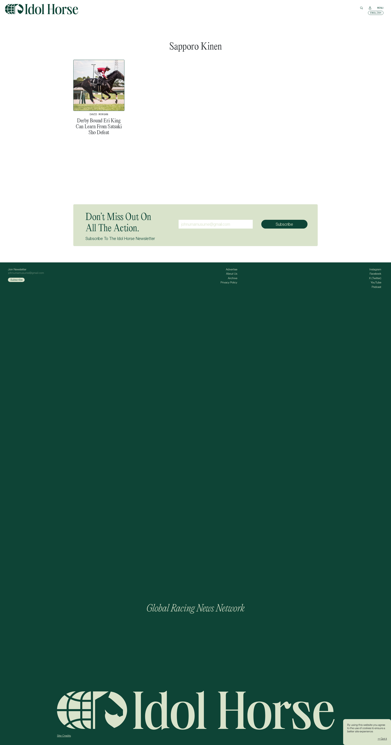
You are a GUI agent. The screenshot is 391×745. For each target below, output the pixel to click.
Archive (232, 278)
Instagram (375, 269)
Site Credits (64, 735)
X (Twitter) (375, 278)
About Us (231, 273)
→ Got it (382, 738)
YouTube (376, 282)
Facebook (375, 273)
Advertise (231, 269)
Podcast (376, 286)
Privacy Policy (229, 282)
